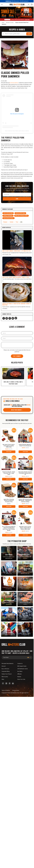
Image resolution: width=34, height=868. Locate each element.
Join (17, 198)
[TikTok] (16, 318)
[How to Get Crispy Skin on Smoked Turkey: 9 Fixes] (17, 266)
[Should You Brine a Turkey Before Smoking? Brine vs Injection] (17, 293)
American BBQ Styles (20, 213)
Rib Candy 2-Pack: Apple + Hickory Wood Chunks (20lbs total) (9, 446)
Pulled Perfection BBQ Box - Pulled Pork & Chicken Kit (25, 445)
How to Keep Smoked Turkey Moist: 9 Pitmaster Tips (16, 251)
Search (29, 34)
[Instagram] (6, 318)
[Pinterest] (9, 318)
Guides (11, 222)
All (21, 222)
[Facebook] (3, 318)
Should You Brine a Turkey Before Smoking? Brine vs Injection (16, 304)
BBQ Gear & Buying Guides (21, 215)
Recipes (5, 222)
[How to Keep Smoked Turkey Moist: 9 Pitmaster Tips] (17, 240)
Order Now (27, 19)
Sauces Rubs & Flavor (8, 218)
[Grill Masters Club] (17, 4)
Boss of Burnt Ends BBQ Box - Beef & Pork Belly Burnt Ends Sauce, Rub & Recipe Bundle (8, 528)
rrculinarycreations (13, 83)
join (28, 657)
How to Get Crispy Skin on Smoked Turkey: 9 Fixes (15, 277)
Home (3, 22)
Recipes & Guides (10, 22)
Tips (17, 222)
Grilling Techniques (8, 215)
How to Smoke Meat (8, 213)
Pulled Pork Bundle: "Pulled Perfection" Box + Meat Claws (8, 473)
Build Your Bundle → (17, 410)
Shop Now (8, 451)
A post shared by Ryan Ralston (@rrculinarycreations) (17, 130)
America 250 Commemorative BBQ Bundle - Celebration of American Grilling (25, 501)
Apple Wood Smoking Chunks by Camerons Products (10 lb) (9, 501)
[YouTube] (13, 318)
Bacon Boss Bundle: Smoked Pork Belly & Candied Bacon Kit (25, 473)
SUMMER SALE (8, 1)
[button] (2, 4)
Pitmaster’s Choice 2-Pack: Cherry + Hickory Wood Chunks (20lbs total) (25, 528)
